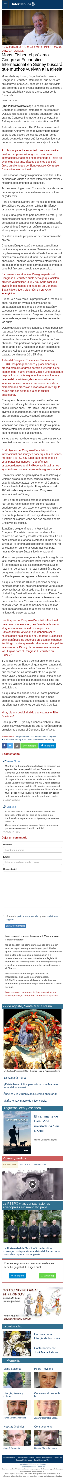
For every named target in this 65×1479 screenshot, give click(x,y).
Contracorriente (43, 1426)
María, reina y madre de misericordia (25, 1100)
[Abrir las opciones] (5, 4)
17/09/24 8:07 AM (10, 100)
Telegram (48, 745)
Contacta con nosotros (25, 1458)
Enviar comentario (15, 925)
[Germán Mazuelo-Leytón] (48, 1437)
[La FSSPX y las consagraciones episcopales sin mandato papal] (33, 1226)
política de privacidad (28, 916)
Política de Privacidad (44, 1458)
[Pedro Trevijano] (48, 1380)
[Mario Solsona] (17, 1380)
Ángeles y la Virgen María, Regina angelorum (30, 1094)
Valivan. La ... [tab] (26, 1164)
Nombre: (8, 844)
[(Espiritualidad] (17, 1343)
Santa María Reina (15, 1077)
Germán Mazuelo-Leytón (45, 1448)
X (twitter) (24, 1466)
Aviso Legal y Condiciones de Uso (36, 1460)
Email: (6, 856)
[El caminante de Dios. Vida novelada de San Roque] (17, 1132)
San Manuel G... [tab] (10, 1164)
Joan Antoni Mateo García (46, 1418)
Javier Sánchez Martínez (15, 1418)
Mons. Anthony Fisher (37, 739)
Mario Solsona (12, 1368)
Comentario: (10, 869)
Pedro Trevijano (43, 1368)
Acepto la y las (32, 918)
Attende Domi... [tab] (41, 1164)
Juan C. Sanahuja (12, 1448)
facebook (32, 1466)
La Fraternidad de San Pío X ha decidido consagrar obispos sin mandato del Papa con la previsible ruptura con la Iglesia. (32, 1251)
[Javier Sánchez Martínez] (17, 1407)
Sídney (51, 739)
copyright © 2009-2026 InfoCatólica (32, 1464)
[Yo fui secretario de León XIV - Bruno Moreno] (32, 1304)
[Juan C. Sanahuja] (17, 1437)
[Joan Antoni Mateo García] (48, 1407)
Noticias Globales (14, 1426)
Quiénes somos (9, 1458)
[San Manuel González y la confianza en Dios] (32, 1184)
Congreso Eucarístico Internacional (30, 737)
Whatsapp (30, 745)
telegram (41, 1466)
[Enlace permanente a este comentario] (4, 761)
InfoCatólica (21, 4)
